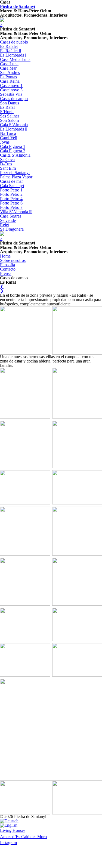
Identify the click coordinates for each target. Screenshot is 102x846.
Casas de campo (14, 98)
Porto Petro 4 (11, 198)
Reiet (4, 224)
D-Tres (6, 164)
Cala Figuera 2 (12, 150)
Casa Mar (8, 68)
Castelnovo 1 (11, 85)
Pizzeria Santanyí (15, 172)
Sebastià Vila (11, 94)
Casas (5, 2)
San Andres (10, 72)
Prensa (5, 273)
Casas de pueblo (14, 42)
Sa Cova (7, 159)
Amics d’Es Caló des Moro (23, 836)
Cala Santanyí (12, 185)
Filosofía (7, 264)
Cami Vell (8, 137)
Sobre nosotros (13, 260)
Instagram (8, 842)
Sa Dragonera (12, 229)
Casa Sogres (10, 216)
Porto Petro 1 (11, 190)
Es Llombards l (13, 55)
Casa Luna (9, 63)
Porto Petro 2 (11, 194)
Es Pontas (8, 77)
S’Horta (7, 111)
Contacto (8, 269)
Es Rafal (7, 107)
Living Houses (12, 830)
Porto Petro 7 (11, 207)
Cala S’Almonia (14, 124)
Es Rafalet (9, 46)
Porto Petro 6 (11, 203)
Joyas (5, 142)
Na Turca (8, 133)
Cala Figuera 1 (12, 146)
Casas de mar (11, 181)
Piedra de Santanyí (17, 6)
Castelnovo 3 (11, 90)
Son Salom (9, 120)
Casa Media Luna (15, 59)
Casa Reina (10, 81)
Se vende (8, 220)
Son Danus (9, 103)
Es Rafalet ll (10, 50)
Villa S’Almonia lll (16, 211)
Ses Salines (9, 116)
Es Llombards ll (13, 129)
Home (5, 256)
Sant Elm (8, 168)
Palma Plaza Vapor (16, 177)
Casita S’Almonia (15, 155)
